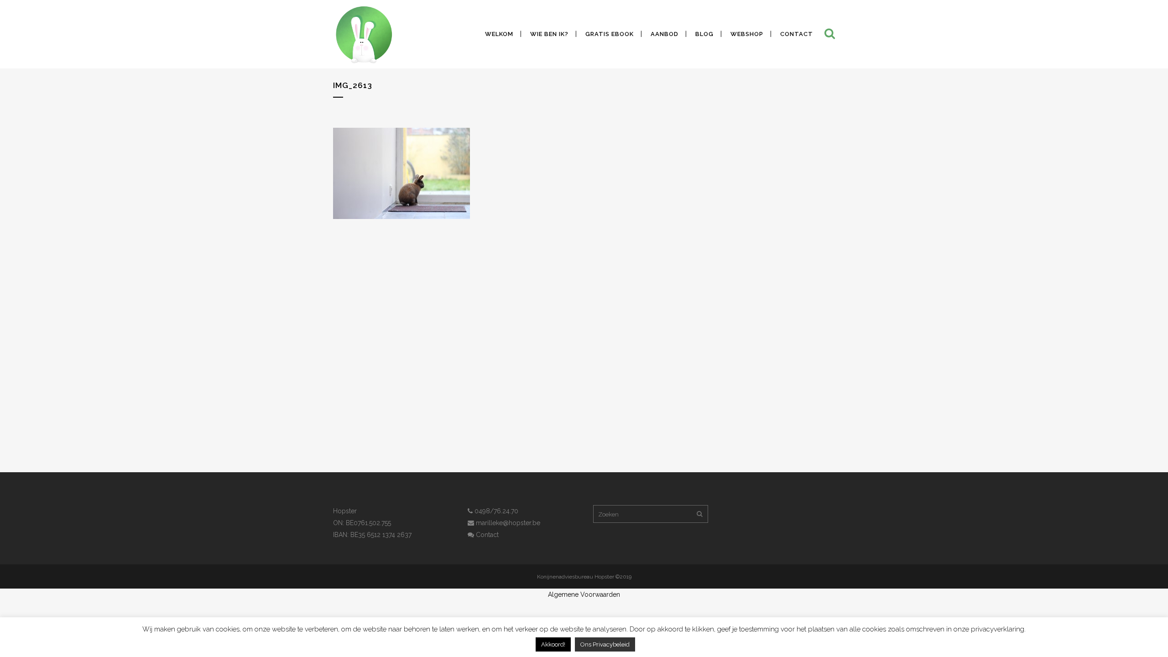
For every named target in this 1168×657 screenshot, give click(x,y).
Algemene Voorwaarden (584, 594)
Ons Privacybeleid (605, 644)
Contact (486, 534)
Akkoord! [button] (553, 644)
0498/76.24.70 (495, 511)
